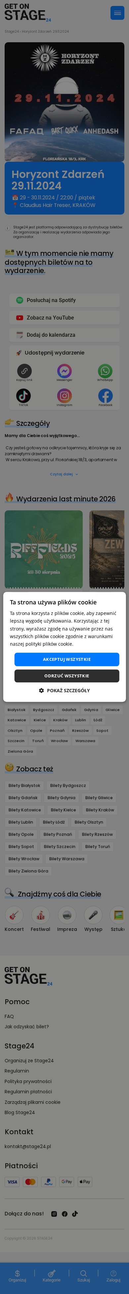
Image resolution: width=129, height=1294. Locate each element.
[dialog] (64, 647)
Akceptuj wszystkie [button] (67, 659)
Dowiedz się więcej (95, 644)
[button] (64, 691)
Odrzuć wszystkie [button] (66, 676)
